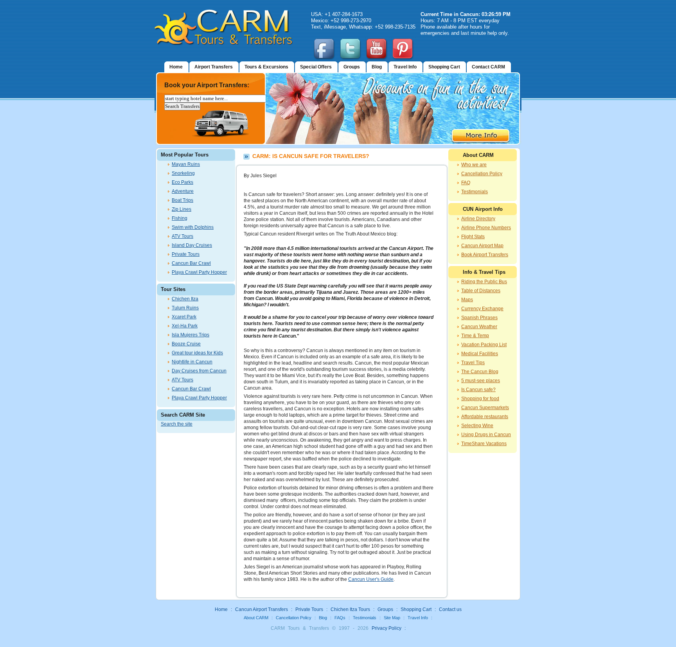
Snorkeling (183, 173)
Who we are (474, 164)
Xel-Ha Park (185, 326)
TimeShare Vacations (484, 443)
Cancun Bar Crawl (191, 263)
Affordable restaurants (484, 416)
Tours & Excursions (266, 67)
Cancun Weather (479, 326)
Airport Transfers (213, 67)
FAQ (465, 182)
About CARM (256, 617)
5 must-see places (480, 380)
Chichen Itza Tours (350, 609)
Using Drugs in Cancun (486, 434)
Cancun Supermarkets (485, 407)
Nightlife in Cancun (192, 362)
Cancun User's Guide (371, 579)
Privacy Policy (386, 628)
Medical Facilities (479, 353)
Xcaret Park (184, 317)
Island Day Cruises (192, 245)
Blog (377, 67)
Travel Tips (473, 362)
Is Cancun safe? (478, 389)
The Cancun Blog (479, 371)
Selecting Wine (477, 425)
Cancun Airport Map (482, 245)
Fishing (179, 218)
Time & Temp (475, 335)
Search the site (176, 424)
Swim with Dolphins (193, 227)
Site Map (392, 617)
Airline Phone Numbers (486, 227)
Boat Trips (182, 200)
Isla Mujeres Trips (190, 335)
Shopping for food (480, 398)
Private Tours (186, 254)
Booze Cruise (186, 344)
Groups (351, 67)
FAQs (339, 617)
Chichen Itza (185, 299)
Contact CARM (488, 67)
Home (176, 67)
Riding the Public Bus (484, 281)
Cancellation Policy (481, 173)
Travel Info (405, 67)
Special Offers (316, 67)
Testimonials (474, 191)
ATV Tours (182, 236)
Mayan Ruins (186, 164)
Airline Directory (478, 218)
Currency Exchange (482, 308)
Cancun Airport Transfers (261, 609)
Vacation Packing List (484, 344)
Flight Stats (473, 236)
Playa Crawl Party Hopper (199, 272)
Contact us (450, 609)
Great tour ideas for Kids (197, 353)
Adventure (183, 191)
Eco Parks (182, 182)
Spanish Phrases (479, 317)
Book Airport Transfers (484, 254)
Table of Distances (480, 290)
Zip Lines (181, 209)
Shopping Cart (444, 67)
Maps (467, 299)
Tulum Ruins (185, 308)
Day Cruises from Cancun (199, 371)
